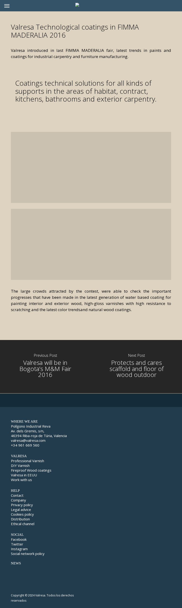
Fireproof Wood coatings (31, 470)
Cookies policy (22, 514)
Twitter (17, 544)
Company (18, 500)
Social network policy (28, 553)
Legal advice (21, 509)
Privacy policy (22, 504)
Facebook (19, 539)
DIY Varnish (20, 465)
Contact (17, 495)
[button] (6, 5)
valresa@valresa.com (28, 440)
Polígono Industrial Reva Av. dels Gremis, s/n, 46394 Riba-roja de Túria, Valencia (39, 431)
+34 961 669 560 (25, 445)
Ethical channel (22, 523)
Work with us (21, 479)
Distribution (20, 519)
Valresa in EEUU (24, 475)
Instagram (19, 548)
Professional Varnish (27, 460)
